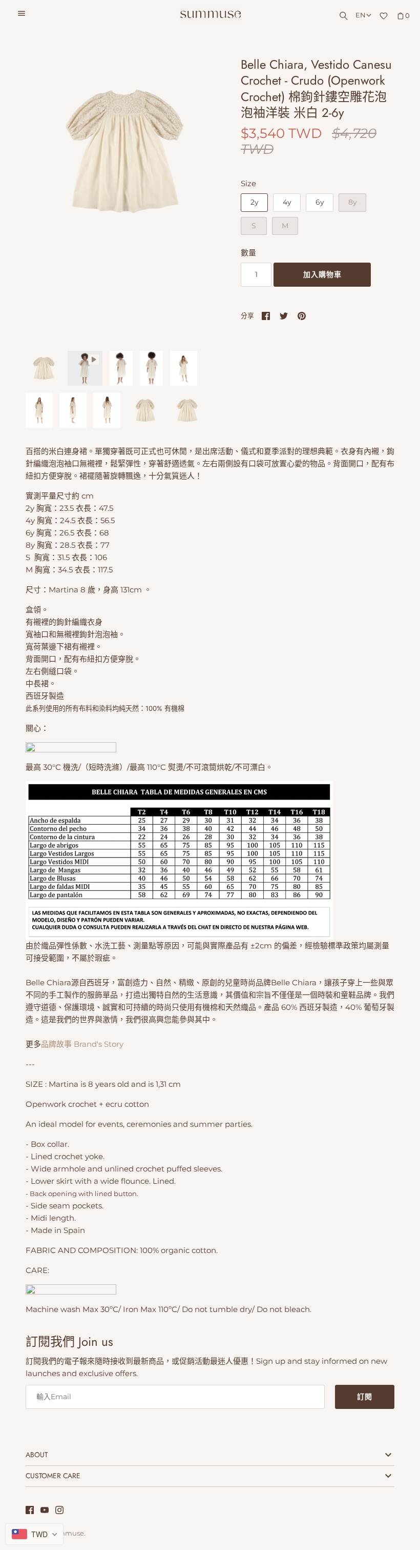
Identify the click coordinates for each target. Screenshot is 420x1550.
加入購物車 (322, 274)
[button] (193, 198)
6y (320, 202)
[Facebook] (30, 1511)
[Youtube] (44, 1511)
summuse (67, 1533)
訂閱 (364, 1396)
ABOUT (37, 1454)
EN (360, 15)
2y (254, 202)
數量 (248, 252)
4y (287, 202)
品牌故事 (56, 1044)
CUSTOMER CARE (53, 1475)
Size (248, 183)
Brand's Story (99, 1044)
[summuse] (210, 15)
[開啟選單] (21, 15)
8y (352, 202)
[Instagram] (59, 1511)
